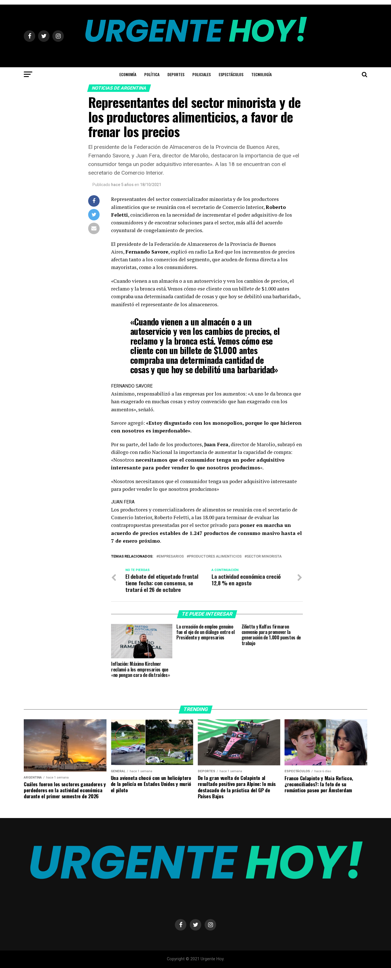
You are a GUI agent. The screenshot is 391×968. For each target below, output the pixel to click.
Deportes (175, 74)
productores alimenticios (215, 556)
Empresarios (171, 556)
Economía (127, 74)
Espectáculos (231, 74)
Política (151, 74)
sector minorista (264, 556)
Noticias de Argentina (119, 88)
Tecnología (261, 74)
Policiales (201, 74)
